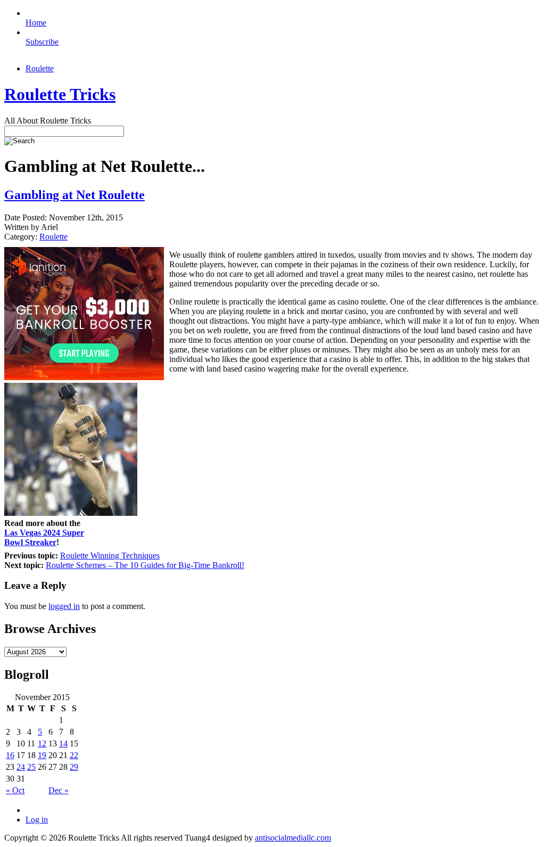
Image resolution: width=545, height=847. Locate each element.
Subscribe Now (273, 470)
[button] (273, 382)
